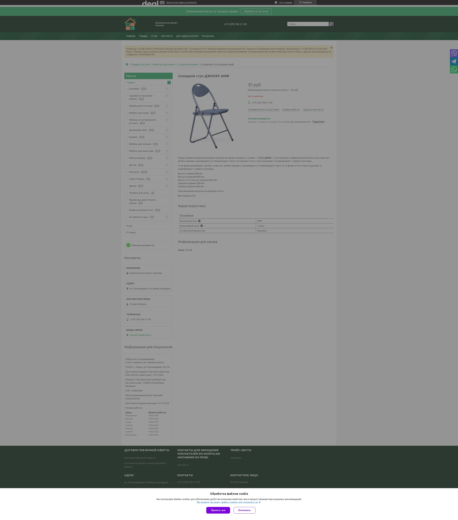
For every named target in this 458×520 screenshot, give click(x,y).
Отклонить (244, 510)
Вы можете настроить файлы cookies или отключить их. (228, 502)
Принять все (218, 510)
